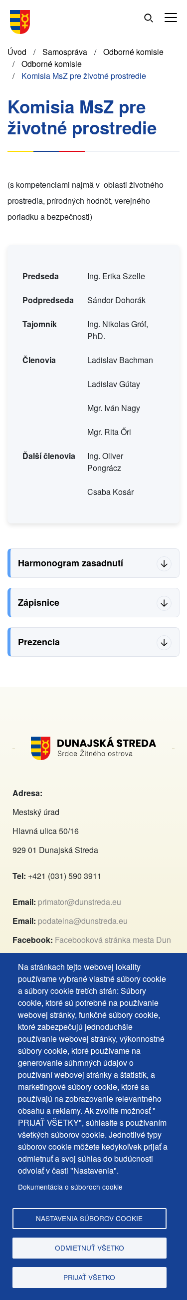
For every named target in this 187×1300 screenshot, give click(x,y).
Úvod (16, 51)
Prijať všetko (89, 1277)
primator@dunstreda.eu (79, 901)
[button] (171, 17)
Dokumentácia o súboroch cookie (70, 1187)
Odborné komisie (133, 51)
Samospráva (64, 51)
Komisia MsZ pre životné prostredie (83, 75)
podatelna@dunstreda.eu (83, 920)
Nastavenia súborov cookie (89, 1218)
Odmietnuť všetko (89, 1248)
